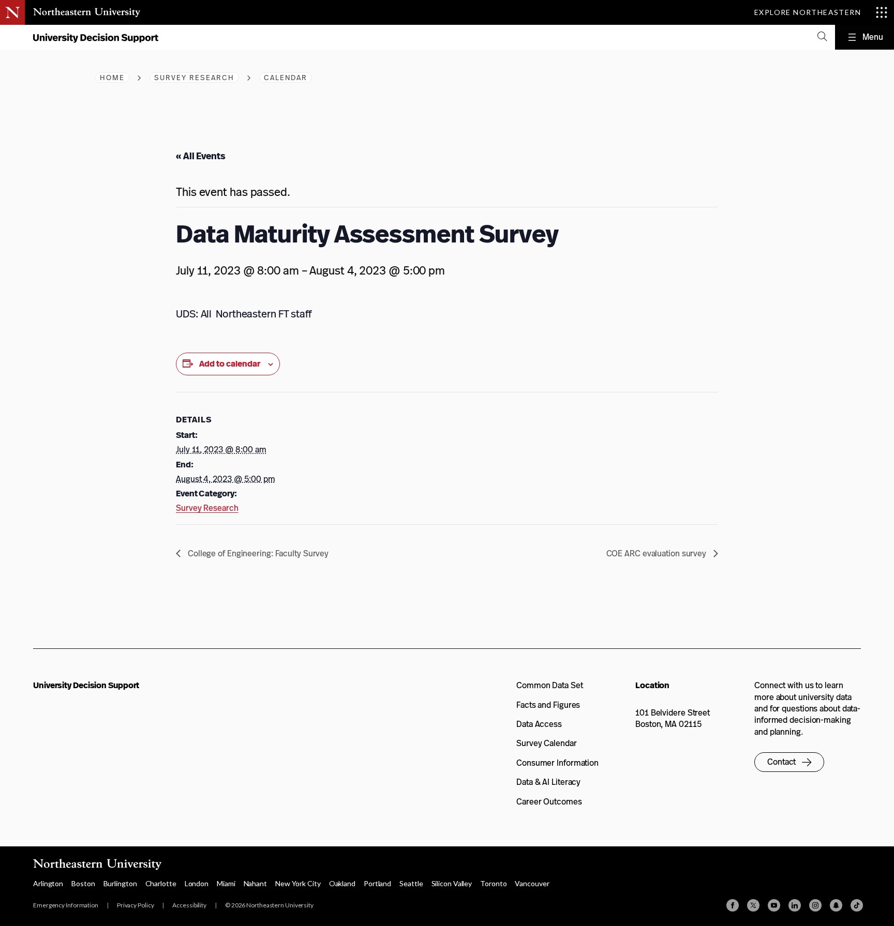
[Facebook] (732, 905)
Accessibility (189, 905)
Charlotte (160, 883)
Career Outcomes (549, 802)
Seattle (411, 883)
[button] (789, 762)
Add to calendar (229, 364)
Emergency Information (65, 905)
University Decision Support (86, 685)
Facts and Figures (548, 705)
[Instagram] (815, 905)
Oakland (342, 883)
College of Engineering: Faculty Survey (257, 553)
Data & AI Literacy (548, 782)
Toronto (493, 883)
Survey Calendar (546, 743)
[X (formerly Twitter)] (753, 905)
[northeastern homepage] (13, 38)
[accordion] (822, 37)
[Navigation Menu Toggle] (864, 37)
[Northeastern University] (86, 12)
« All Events (201, 155)
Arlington (48, 883)
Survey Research (207, 508)
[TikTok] (857, 905)
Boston (83, 883)
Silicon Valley (451, 883)
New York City (298, 883)
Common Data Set (549, 685)
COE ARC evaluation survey (657, 553)
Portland (377, 883)
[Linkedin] (794, 905)
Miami (226, 883)
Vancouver (532, 883)
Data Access (539, 724)
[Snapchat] (836, 905)
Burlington (120, 883)
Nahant (255, 883)
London (196, 883)
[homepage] (95, 40)
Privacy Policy (135, 905)
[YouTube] (774, 905)
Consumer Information (557, 763)
